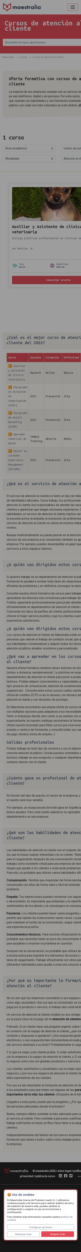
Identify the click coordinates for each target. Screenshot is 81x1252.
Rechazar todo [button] (23, 1234)
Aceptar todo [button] (57, 1234)
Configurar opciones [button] (40, 1227)
